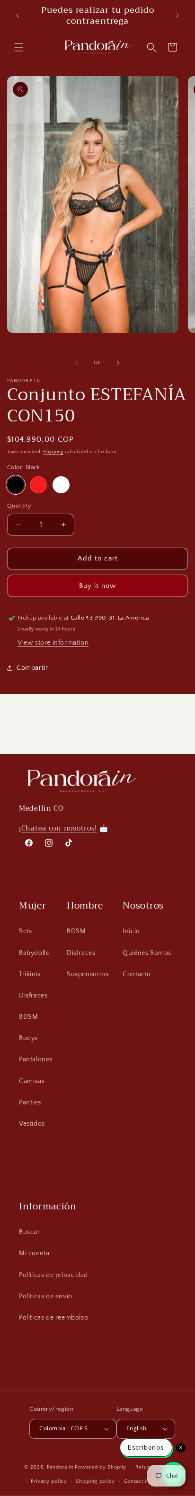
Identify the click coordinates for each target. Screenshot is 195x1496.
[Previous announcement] (17, 15)
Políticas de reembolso (53, 1317)
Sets (25, 931)
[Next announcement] (177, 15)
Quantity (19, 505)
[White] (61, 484)
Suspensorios (87, 974)
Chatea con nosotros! (59, 828)
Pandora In (60, 1467)
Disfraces (33, 995)
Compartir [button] (32, 668)
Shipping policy (95, 1481)
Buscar (29, 1232)
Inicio (131, 931)
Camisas (31, 1081)
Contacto (137, 974)
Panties (30, 1102)
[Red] (38, 484)
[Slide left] (76, 363)
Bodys (28, 1038)
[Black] (15, 484)
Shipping (53, 452)
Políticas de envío (45, 1296)
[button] (19, 47)
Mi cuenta (34, 1253)
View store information (53, 643)
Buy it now (97, 586)
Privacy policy (49, 1481)
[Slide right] (118, 363)
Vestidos (32, 1124)
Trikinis (30, 974)
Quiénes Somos (147, 953)
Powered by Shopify (100, 1467)
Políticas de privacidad (53, 1275)
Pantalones (36, 1059)
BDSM (28, 1017)
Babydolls (34, 953)
